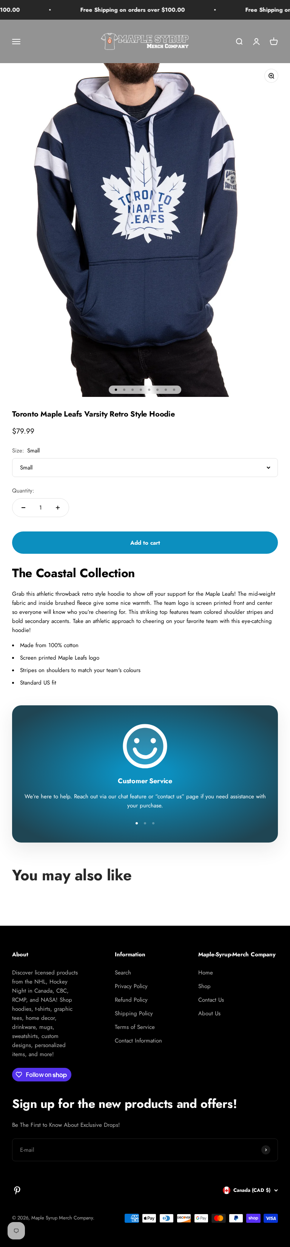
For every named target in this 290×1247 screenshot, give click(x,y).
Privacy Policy (131, 986)
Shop (204, 986)
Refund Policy (131, 1000)
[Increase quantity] (58, 508)
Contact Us (211, 1000)
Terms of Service (135, 1027)
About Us (209, 1013)
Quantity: (23, 490)
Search (123, 972)
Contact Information (138, 1040)
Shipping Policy (134, 1013)
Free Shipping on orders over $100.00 (117, 10)
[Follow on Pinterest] (17, 1190)
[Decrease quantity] (23, 508)
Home (205, 972)
